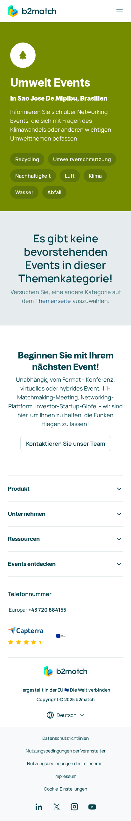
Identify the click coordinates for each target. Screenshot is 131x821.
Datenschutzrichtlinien (65, 738)
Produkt (19, 488)
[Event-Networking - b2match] (32, 11)
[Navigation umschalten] (119, 11)
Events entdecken (32, 564)
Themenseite (53, 301)
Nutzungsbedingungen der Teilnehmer (65, 763)
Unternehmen (26, 513)
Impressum (65, 776)
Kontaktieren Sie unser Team (65, 443)
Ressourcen (24, 538)
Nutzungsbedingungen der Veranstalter (66, 751)
